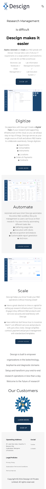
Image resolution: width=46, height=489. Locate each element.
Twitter (33, 444)
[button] (43, 6)
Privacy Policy (10, 462)
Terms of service (11, 470)
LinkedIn (33, 448)
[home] (21, 6)
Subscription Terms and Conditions (17, 466)
